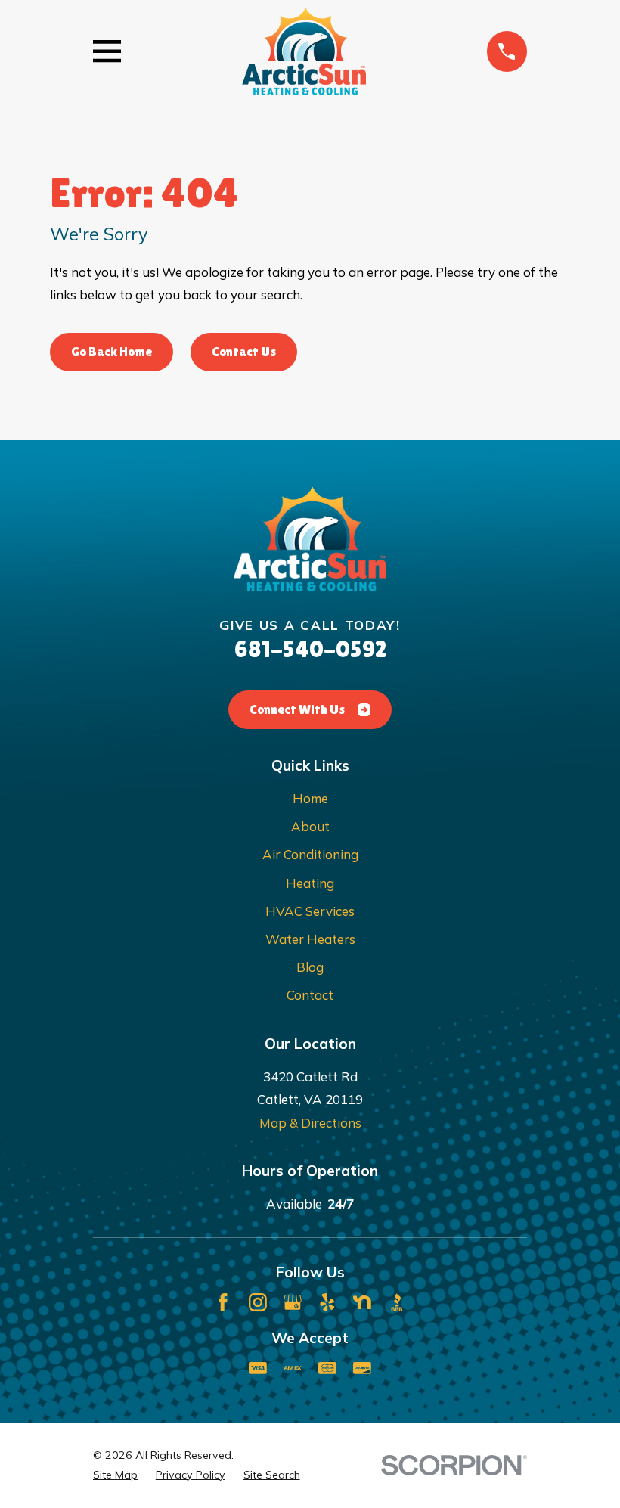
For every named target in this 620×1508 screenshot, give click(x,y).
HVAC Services (310, 911)
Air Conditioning (310, 854)
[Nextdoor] (362, 1302)
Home (310, 798)
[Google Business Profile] (293, 1302)
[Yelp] (327, 1302)
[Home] (304, 51)
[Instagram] (258, 1302)
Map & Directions (310, 1123)
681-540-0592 (310, 649)
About (310, 826)
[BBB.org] (397, 1302)
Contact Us (244, 351)
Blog (310, 967)
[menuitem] (115, 1475)
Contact (310, 995)
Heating (310, 883)
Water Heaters (310, 939)
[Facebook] (223, 1302)
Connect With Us (297, 709)
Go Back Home (111, 351)
